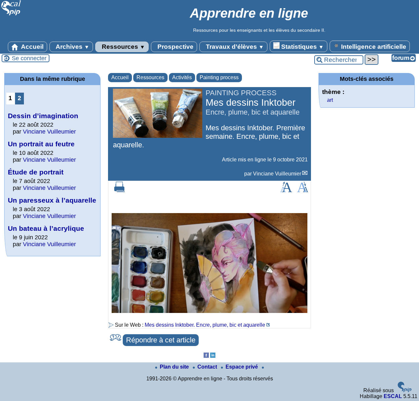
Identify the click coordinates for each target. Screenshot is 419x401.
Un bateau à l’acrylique (46, 228)
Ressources (122, 46)
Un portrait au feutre (41, 144)
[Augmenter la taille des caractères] (286, 190)
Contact (207, 367)
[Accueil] (11, 14)
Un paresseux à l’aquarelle (52, 200)
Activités (182, 77)
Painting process (219, 77)
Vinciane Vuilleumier (277, 173)
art (330, 100)
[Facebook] (206, 356)
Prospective (174, 46)
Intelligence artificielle (372, 46)
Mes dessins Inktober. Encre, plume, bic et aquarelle (205, 325)
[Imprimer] (119, 190)
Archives (71, 46)
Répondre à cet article (160, 340)
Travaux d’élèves (234, 46)
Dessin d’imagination (43, 115)
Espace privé (242, 367)
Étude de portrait (36, 172)
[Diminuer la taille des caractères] (302, 190)
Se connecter (29, 58)
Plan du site (175, 367)
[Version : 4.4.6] (404, 390)
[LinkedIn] (212, 356)
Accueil (32, 46)
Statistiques (302, 46)
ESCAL (393, 396)
